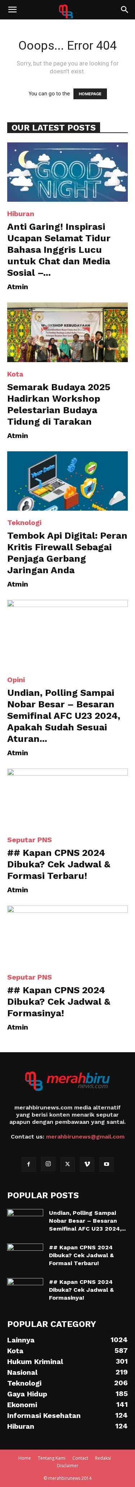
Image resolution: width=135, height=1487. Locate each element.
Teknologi (24, 522)
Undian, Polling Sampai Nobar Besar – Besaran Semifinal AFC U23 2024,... (87, 1220)
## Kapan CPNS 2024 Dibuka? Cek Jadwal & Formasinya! (58, 1001)
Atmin (17, 286)
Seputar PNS (29, 839)
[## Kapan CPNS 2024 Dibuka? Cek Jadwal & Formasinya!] (67, 935)
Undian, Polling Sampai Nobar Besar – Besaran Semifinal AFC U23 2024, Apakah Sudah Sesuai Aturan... (63, 715)
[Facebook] (29, 1164)
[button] (12, 9)
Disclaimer (67, 1466)
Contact (80, 1458)
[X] (67, 1164)
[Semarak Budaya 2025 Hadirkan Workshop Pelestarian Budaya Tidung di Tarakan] (67, 332)
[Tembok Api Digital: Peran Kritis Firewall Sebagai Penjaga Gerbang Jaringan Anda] (67, 481)
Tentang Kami (52, 1458)
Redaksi (103, 1458)
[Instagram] (48, 1164)
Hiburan (20, 213)
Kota (15, 374)
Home (24, 1458)
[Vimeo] (87, 1164)
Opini (16, 679)
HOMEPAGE (90, 93)
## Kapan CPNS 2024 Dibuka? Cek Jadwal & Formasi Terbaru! (58, 864)
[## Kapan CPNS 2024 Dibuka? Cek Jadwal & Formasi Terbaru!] (67, 798)
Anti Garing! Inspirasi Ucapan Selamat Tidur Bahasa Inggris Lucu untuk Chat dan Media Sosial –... (59, 249)
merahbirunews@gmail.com (85, 1136)
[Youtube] (106, 1164)
